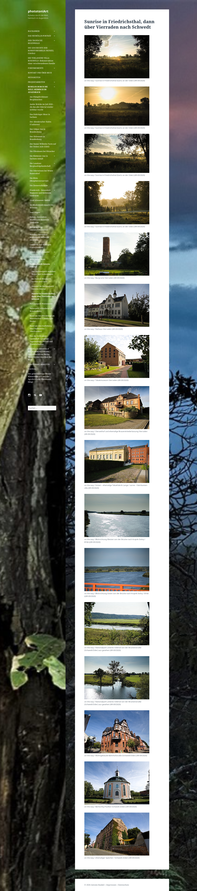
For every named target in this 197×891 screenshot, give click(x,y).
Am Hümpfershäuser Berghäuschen (39, 98)
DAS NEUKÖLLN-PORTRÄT (39, 36)
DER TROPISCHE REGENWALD (35, 41)
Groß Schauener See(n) (40, 200)
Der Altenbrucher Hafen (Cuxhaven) (40, 123)
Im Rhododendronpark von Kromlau (41, 206)
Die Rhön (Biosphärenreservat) (39, 179)
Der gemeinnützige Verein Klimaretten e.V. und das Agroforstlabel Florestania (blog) (39, 377)
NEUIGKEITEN (34, 77)
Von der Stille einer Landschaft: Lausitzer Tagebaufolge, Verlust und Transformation (41, 340)
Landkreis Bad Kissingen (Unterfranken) (40, 246)
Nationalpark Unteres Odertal (40, 265)
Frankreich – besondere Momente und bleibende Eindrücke (40, 193)
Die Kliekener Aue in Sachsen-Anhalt (39, 157)
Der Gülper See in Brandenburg (37, 130)
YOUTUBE (32, 369)
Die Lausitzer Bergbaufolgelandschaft (40, 164)
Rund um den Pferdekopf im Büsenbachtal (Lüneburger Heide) (42, 318)
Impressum (111, 885)
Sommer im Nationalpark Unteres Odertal (43, 287)
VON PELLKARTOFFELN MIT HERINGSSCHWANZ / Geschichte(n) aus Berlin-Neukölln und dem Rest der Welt (40, 354)
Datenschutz (123, 885)
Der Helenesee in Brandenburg (37, 137)
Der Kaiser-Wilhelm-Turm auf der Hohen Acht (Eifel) (43, 145)
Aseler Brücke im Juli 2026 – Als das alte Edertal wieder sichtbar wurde (42, 107)
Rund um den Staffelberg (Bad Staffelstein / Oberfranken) (41, 329)
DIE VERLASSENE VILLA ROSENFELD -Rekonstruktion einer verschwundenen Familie (41, 61)
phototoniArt (38, 11)
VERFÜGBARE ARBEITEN (38, 364)
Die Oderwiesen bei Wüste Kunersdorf (41, 172)
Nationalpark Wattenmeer (41, 303)
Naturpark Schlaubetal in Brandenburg (41, 309)
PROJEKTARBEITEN (36, 82)
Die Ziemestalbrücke (39, 185)
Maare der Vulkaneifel (39, 252)
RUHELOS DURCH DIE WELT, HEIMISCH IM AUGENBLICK (38, 89)
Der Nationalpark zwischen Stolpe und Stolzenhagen (43, 272)
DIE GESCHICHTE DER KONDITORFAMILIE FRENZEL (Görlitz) (41, 51)
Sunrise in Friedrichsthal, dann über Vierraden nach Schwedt (44, 296)
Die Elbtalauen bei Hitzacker (42, 151)
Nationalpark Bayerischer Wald (37, 258)
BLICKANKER (34, 31)
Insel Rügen (35, 212)
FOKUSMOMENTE (35, 68)
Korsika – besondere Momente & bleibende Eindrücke (39, 237)
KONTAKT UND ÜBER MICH (40, 72)
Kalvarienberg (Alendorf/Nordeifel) (39, 228)
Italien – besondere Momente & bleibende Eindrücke (39, 220)
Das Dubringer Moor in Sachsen (40, 115)
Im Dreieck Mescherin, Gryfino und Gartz (41, 280)
